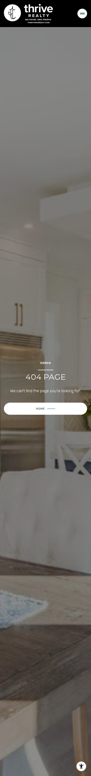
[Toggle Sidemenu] (82, 13)
